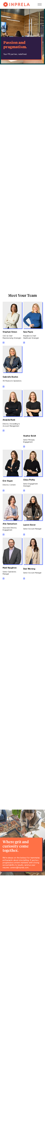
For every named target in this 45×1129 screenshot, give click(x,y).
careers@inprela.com (19, 868)
